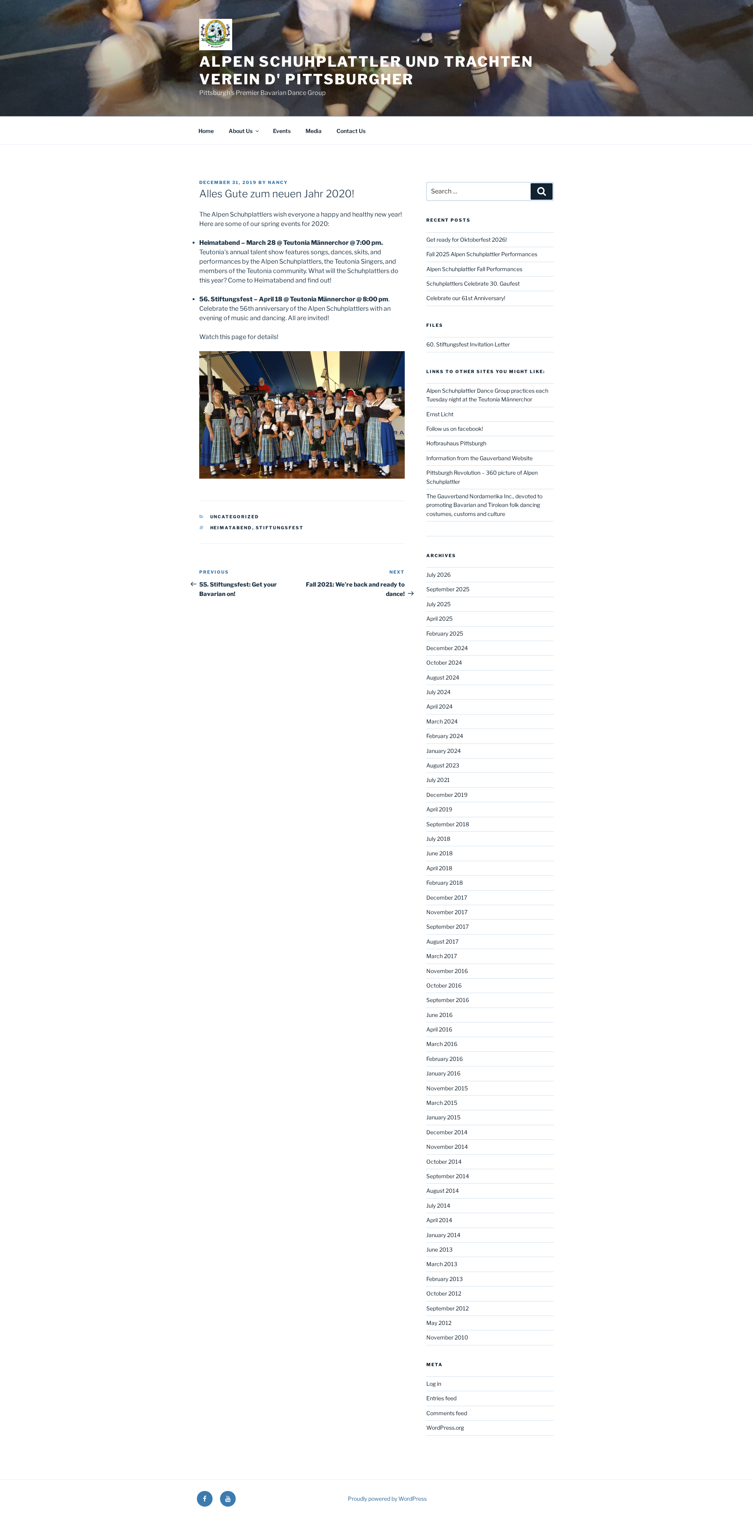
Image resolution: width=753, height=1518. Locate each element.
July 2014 (438, 1205)
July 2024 (438, 692)
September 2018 (447, 824)
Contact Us (351, 131)
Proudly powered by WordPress (387, 1498)
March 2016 (441, 1044)
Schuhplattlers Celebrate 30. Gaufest (473, 283)
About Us (241, 131)
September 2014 (447, 1176)
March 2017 (441, 956)
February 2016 (444, 1058)
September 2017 (447, 926)
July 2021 (438, 779)
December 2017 (446, 897)
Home (206, 131)
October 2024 (444, 662)
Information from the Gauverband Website (479, 458)
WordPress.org (445, 1427)
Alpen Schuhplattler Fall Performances (474, 269)
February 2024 (444, 736)
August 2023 (442, 765)
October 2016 (444, 985)
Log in (433, 1383)
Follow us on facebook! (454, 428)
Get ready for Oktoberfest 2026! (466, 239)
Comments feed (446, 1413)
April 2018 (439, 868)
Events (282, 131)
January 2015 (443, 1117)
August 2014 (442, 1190)
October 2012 (443, 1293)
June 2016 (439, 1014)
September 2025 (447, 589)
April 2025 (439, 618)
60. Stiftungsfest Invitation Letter (468, 344)
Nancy (278, 182)
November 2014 (447, 1146)
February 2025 (444, 633)
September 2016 (447, 1000)
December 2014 (446, 1132)
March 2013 (441, 1264)
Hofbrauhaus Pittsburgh (456, 443)
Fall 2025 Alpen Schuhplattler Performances (481, 254)
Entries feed (441, 1398)
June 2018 (439, 853)
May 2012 (438, 1322)
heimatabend (231, 527)
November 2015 (447, 1088)
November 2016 (447, 971)
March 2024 (442, 721)
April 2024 (439, 706)
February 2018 (444, 882)
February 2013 (444, 1279)
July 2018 (438, 838)
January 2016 (443, 1073)
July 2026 (438, 574)
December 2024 (447, 648)
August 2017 (442, 941)
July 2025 (438, 604)
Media (314, 131)
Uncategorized (234, 516)
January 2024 (443, 750)
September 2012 (447, 1308)
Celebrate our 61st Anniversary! (465, 298)
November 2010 (447, 1337)
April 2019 (439, 809)
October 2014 (444, 1161)
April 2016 (439, 1029)
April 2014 (439, 1220)
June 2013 (439, 1249)
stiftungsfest (280, 527)
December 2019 (446, 794)
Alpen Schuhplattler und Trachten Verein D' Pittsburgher (366, 70)
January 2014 (443, 1235)
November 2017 (446, 912)
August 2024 (442, 677)
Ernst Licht (439, 414)
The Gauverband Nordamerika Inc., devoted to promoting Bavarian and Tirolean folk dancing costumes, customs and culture (484, 505)
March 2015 (441, 1102)
